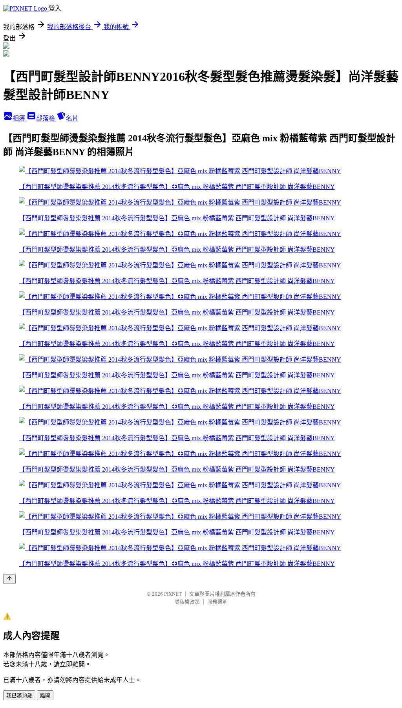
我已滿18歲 (19, 696)
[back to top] (9, 579)
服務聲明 (217, 602)
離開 (45, 696)
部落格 (46, 118)
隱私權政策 (187, 602)
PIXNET (173, 594)
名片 (72, 118)
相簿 (20, 118)
